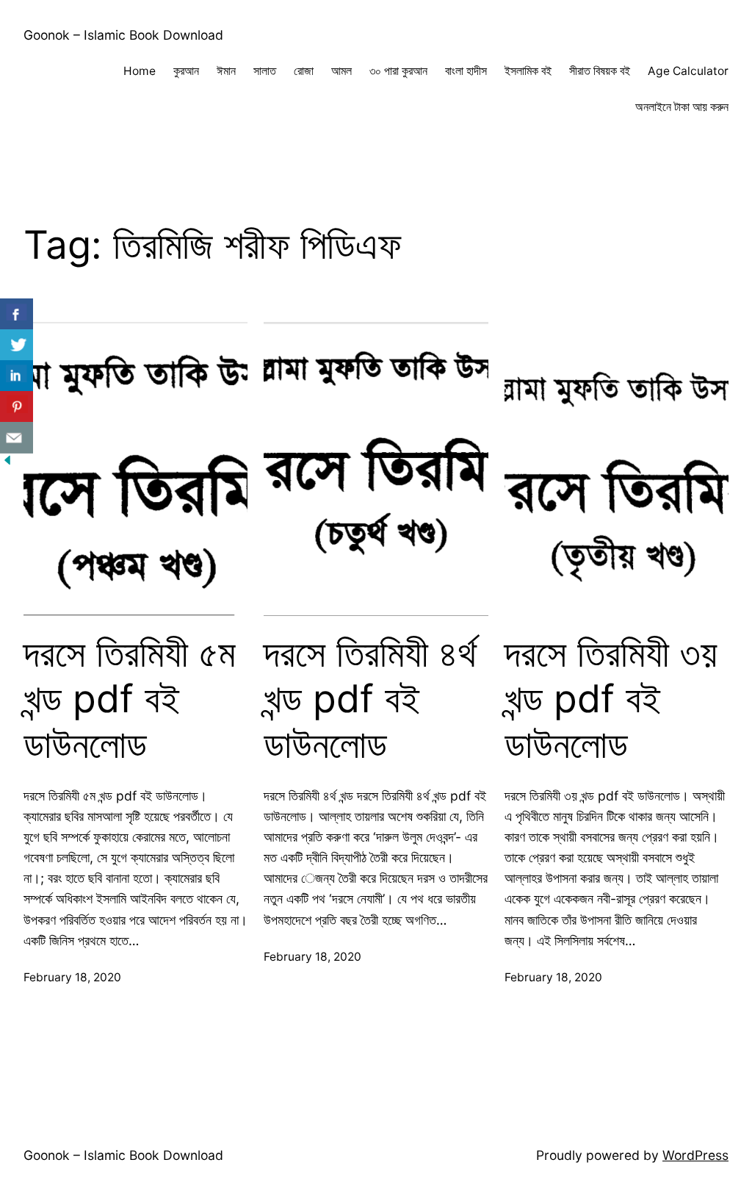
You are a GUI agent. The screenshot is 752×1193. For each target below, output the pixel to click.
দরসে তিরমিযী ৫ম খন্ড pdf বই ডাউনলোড (130, 699)
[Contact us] (16, 438)
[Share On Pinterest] (16, 407)
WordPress (695, 1155)
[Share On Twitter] (16, 345)
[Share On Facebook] (16, 314)
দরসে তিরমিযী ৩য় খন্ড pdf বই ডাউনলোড (611, 699)
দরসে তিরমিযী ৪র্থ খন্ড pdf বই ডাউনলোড (370, 699)
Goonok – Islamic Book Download (123, 35)
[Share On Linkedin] (16, 376)
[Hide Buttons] (7, 462)
